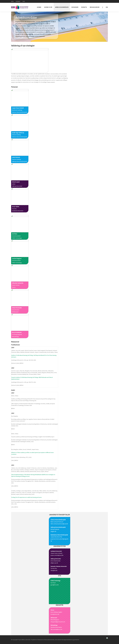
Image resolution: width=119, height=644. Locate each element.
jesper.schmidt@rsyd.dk (57, 555)
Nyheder (75, 7)
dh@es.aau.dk (54, 563)
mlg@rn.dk (53, 531)
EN (107, 7)
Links (18, 363)
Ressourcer (94, 7)
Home (39, 7)
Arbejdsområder (62, 7)
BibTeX (21, 363)
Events (84, 7)
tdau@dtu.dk (54, 570)
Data (12, 1)
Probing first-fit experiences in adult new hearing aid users (26, 497)
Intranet (18, 1)
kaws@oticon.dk (55, 614)
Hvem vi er (48, 7)
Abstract (13, 363)
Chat (23, 1)
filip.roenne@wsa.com (56, 629)
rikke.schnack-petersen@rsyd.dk (59, 524)
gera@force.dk (55, 585)
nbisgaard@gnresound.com (58, 622)
